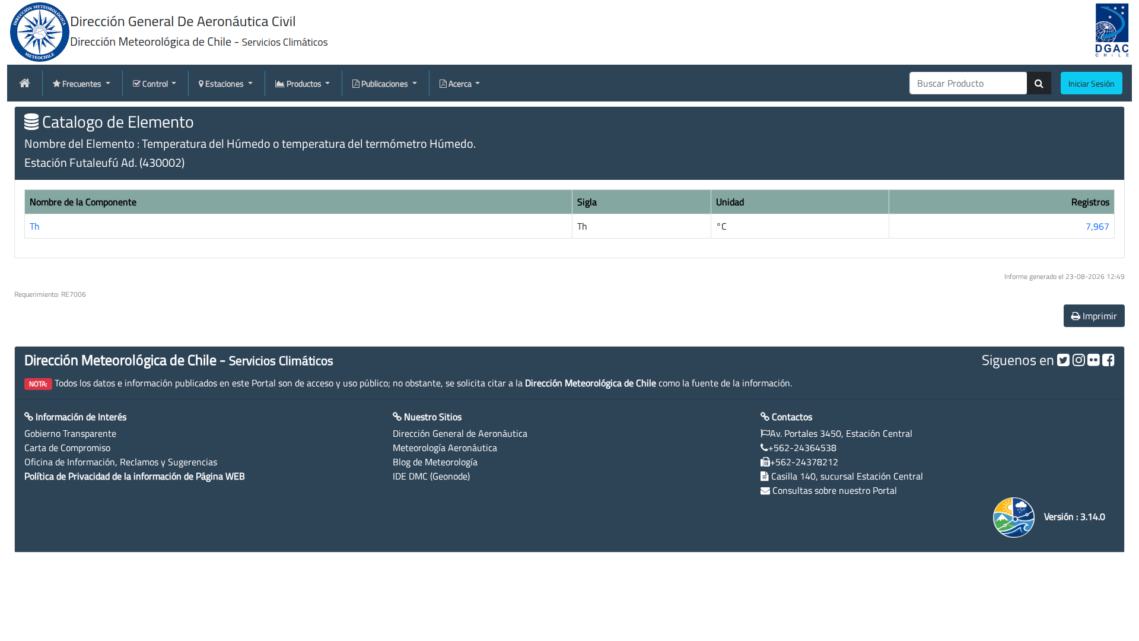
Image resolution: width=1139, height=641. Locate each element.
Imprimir (1098, 316)
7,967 (1097, 226)
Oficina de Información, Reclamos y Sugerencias (120, 462)
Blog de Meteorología (435, 462)
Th (35, 226)
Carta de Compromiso (67, 447)
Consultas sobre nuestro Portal (834, 490)
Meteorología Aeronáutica (445, 447)
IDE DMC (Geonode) (431, 476)
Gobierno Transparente (70, 433)
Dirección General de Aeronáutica (460, 433)
